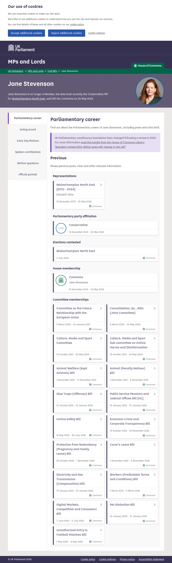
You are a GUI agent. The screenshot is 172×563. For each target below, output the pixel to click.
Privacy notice (127, 559)
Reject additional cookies (66, 33)
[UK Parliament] (21, 47)
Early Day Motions (28, 140)
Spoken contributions (27, 152)
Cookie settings (96, 33)
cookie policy (77, 24)
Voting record (28, 129)
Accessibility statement (151, 559)
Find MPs (52, 71)
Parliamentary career (28, 118)
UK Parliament (15, 71)
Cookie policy (88, 559)
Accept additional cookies (26, 33)
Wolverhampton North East (28, 98)
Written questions (28, 163)
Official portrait (28, 174)
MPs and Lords (26, 61)
